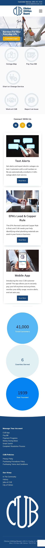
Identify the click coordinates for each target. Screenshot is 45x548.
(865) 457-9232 (37, 2)
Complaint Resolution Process (14, 446)
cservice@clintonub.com (34, 4)
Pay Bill (5, 435)
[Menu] (40, 11)
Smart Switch (8, 443)
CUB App (6, 433)
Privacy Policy (8, 459)
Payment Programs (10, 438)
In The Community (9, 477)
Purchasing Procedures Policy (14, 461)
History (5, 479)
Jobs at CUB (7, 482)
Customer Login (11, 39)
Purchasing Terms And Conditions (15, 464)
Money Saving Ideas (10, 441)
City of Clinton (8, 485)
